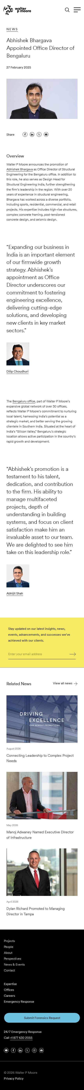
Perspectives (12, 958)
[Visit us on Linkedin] (20, 1050)
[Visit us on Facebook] (13, 1050)
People (8, 947)
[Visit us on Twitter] (27, 1050)
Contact (9, 970)
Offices (9, 990)
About (8, 953)
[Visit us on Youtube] (6, 1050)
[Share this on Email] (46, 134)
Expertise (10, 984)
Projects (9, 941)
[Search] (67, 9)
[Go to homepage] (17, 10)
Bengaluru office (24, 401)
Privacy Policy (13, 1078)
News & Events (14, 964)
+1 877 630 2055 (21, 1038)
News (12, 29)
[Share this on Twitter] (39, 134)
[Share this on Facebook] (25, 134)
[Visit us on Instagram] (34, 1050)
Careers (9, 996)
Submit (73, 654)
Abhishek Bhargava (19, 169)
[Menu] (77, 10)
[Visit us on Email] (41, 1050)
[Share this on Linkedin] (32, 134)
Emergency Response (19, 1001)
